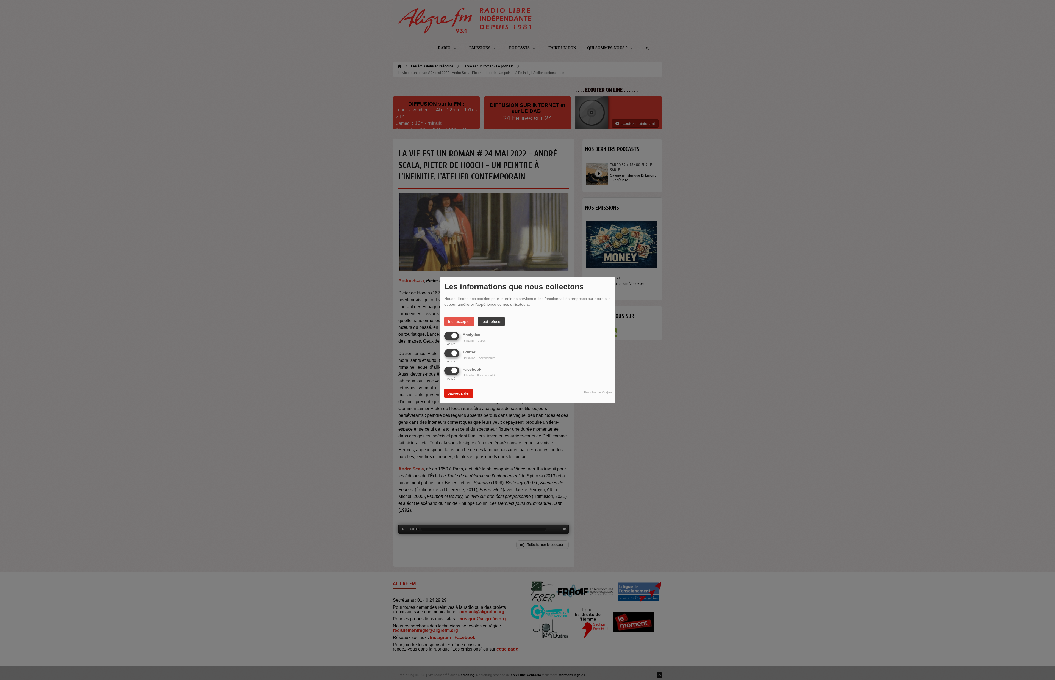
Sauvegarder (458, 393)
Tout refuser (491, 321)
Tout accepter (459, 321)
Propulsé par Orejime (598, 392)
